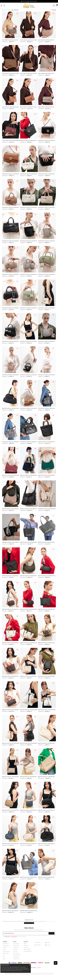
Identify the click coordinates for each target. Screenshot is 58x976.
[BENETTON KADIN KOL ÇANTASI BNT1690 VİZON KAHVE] (11, 493)
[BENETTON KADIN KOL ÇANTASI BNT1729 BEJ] (29, 761)
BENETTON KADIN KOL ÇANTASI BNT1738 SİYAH (11, 877)
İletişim (25, 943)
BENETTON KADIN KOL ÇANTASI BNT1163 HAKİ (47, 542)
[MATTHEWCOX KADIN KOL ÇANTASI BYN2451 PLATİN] (11, 426)
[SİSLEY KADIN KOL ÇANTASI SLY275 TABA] (11, 58)
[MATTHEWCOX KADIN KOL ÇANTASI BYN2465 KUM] (11, 259)
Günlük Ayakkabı (6, 945)
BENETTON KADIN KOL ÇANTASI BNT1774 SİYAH (47, 575)
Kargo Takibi (26, 947)
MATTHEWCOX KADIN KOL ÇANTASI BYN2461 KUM (29, 341)
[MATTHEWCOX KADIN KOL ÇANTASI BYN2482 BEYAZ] (29, 158)
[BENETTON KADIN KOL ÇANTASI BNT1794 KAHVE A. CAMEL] (47, 627)
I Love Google (38, 967)
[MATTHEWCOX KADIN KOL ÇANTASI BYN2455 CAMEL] (29, 393)
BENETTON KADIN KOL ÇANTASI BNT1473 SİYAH (47, 441)
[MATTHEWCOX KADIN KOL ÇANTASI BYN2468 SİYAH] (11, 225)
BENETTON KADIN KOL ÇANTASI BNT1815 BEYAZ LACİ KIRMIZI (29, 709)
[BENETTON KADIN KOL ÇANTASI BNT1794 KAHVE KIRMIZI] (11, 661)
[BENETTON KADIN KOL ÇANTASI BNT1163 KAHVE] (29, 862)
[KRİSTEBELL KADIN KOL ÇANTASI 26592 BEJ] (47, 493)
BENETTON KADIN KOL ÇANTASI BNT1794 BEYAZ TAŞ (11, 642)
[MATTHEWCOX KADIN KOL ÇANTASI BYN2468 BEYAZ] (29, 192)
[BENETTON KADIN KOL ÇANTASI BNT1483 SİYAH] (29, 460)
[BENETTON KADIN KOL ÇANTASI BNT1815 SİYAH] (29, 728)
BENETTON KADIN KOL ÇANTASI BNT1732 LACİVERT (11, 843)
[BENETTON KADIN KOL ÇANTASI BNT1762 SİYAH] (29, 125)
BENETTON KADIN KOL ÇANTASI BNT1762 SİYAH (29, 140)
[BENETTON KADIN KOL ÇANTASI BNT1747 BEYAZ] (47, 862)
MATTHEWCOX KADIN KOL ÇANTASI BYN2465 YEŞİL (47, 274)
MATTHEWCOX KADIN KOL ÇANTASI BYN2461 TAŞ (47, 341)
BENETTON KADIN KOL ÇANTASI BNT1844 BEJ (47, 743)
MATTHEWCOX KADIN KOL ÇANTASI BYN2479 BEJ (11, 207)
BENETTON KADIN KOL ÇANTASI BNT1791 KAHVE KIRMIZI (11, 609)
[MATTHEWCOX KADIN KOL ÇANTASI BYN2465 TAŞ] (29, 259)
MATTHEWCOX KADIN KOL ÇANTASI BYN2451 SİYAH (47, 408)
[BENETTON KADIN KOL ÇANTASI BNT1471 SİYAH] (29, 493)
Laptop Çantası (16, 958)
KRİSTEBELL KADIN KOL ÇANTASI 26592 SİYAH (11, 542)
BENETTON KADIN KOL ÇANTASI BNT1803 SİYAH (47, 676)
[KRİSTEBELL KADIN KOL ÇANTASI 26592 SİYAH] (11, 527)
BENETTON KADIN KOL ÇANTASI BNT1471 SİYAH (29, 508)
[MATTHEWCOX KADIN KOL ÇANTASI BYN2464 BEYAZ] (47, 292)
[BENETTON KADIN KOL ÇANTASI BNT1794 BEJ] (29, 661)
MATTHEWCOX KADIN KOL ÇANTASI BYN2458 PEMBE (47, 374)
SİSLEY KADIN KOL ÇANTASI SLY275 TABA (10, 73)
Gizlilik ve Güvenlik (27, 949)
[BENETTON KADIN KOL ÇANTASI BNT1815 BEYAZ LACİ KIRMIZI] (29, 694)
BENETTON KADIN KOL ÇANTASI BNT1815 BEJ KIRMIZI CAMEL (11, 743)
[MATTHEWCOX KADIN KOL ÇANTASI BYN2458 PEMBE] (47, 359)
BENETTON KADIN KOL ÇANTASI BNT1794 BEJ (29, 676)
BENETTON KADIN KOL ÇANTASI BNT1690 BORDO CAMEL (11, 475)
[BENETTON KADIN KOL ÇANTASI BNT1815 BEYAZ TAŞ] (47, 694)
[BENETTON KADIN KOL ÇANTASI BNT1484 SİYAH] (11, 393)
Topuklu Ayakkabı (6, 951)
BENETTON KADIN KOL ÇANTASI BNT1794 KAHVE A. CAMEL (47, 642)
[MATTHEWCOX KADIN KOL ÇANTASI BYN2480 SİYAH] (47, 158)
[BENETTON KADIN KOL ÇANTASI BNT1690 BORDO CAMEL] (11, 460)
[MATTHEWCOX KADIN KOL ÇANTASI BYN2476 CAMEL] (11, 158)
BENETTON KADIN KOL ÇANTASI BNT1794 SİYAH (47, 609)
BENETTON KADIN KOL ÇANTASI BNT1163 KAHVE (29, 877)
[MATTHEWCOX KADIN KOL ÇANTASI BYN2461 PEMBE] (11, 359)
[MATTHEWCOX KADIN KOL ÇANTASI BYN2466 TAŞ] (47, 225)
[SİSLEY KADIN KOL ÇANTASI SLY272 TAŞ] (47, 58)
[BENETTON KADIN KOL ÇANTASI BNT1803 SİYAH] (47, 661)
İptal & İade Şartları (27, 951)
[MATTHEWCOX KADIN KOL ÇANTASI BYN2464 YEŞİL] (29, 292)
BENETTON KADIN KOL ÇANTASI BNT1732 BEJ (29, 843)
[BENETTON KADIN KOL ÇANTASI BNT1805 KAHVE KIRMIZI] (11, 694)
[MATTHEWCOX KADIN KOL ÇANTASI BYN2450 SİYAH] (29, 426)
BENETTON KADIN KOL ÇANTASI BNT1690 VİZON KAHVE (11, 508)
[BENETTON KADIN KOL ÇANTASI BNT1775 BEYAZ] (11, 895)
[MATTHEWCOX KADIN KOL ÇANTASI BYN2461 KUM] (29, 326)
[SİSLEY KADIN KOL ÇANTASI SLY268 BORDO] (11, 125)
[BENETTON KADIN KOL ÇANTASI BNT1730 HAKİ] (11, 795)
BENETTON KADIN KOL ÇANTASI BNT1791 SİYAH (29, 609)
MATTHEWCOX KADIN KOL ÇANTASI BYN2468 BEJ (47, 207)
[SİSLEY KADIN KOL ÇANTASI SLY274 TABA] (29, 58)
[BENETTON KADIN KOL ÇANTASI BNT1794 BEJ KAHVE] (29, 627)
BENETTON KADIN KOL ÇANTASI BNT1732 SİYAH (47, 843)
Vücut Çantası (16, 953)
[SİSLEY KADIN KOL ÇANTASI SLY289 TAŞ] (47, 25)
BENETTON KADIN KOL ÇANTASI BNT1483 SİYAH (29, 475)
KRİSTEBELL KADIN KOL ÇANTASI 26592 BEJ (47, 508)
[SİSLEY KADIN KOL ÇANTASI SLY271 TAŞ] (47, 92)
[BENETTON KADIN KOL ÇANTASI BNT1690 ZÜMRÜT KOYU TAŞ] (47, 460)
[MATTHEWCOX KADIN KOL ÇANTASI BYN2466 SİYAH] (29, 225)
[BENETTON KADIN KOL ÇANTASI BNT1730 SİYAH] (47, 795)
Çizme (4, 958)
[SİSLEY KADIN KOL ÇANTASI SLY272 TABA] (11, 92)
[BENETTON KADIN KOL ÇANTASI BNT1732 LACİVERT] (11, 828)
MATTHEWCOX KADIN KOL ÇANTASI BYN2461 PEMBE (11, 374)
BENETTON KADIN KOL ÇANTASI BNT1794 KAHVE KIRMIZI (11, 676)
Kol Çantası (15, 949)
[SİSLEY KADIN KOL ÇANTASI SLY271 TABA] (29, 92)
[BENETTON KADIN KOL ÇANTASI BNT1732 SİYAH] (47, 828)
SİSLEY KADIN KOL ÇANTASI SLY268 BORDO (11, 140)
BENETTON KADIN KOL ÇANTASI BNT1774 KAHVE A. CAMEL (29, 575)
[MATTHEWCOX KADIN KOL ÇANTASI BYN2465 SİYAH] (11, 292)
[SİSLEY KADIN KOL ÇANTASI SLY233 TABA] (29, 25)
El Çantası (15, 951)
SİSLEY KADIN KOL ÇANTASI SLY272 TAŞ (46, 73)
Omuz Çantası (16, 943)
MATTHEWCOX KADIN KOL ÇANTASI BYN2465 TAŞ (29, 274)
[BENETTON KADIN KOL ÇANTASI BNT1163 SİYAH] (29, 527)
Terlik (4, 955)
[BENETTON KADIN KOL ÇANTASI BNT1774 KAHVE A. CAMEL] (29, 560)
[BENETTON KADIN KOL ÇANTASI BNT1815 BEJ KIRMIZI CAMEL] (11, 728)
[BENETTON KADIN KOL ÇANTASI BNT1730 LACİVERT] (29, 795)
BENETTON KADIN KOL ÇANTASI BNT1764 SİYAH (11, 575)
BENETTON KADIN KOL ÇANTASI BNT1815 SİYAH (29, 743)
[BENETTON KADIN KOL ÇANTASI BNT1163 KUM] (47, 761)
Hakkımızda (26, 945)
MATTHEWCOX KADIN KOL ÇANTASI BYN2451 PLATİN (11, 441)
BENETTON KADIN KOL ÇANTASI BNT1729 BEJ (29, 776)
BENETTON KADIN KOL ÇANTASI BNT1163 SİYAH (29, 542)
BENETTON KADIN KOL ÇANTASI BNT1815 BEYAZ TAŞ (47, 709)
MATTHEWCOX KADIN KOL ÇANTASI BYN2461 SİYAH (29, 374)
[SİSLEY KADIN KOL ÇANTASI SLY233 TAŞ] (11, 25)
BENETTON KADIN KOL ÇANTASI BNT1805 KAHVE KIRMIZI (11, 709)
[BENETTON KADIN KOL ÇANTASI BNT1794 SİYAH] (47, 594)
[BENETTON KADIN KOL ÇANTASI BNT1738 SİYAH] (11, 862)
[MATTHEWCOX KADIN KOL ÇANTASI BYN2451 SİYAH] (47, 393)
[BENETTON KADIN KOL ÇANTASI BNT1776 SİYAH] (29, 895)
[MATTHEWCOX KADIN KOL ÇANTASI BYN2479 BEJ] (11, 192)
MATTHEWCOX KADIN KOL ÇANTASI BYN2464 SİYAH (11, 341)
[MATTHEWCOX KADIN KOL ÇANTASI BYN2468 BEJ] (47, 192)
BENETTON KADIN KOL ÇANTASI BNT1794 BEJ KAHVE (29, 642)
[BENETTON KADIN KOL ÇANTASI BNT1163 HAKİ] (47, 527)
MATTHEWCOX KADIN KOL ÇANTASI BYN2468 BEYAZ (29, 207)
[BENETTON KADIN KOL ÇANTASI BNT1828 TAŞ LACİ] (11, 761)
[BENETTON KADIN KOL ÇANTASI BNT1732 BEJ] (29, 828)
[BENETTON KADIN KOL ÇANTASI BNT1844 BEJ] (47, 728)
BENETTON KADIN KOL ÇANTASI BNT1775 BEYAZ (11, 910)
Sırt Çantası (15, 947)
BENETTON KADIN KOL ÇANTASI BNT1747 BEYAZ (47, 877)
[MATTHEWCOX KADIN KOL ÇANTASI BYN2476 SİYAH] (47, 125)
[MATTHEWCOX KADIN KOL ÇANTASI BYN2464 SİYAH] (11, 326)
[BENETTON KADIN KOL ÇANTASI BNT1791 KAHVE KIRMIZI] (11, 594)
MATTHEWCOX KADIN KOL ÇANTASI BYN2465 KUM (11, 274)
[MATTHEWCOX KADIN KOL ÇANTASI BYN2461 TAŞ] (47, 326)
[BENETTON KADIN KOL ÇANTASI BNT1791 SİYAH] (29, 594)
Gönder (51, 933)
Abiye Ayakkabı (6, 953)
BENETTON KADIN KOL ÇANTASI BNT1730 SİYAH (47, 810)
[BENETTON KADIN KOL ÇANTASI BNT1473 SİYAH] (47, 426)
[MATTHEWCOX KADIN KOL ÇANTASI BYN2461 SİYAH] (29, 359)
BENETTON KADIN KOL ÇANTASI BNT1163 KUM (47, 776)
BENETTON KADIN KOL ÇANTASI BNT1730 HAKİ (11, 810)
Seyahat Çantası (16, 955)
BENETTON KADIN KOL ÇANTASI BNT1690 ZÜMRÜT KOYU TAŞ (47, 475)
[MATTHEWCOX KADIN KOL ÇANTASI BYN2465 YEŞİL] (47, 259)
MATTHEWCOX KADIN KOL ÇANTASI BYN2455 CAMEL (29, 408)
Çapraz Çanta (16, 945)
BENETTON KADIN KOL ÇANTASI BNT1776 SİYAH (29, 910)
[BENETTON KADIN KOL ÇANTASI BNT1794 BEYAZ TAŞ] (11, 627)
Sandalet (5, 947)
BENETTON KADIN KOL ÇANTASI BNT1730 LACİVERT (29, 810)
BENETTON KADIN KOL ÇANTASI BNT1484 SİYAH (11, 408)
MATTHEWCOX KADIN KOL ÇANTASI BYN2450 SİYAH (29, 441)
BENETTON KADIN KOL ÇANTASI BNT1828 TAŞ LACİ (11, 776)
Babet (4, 949)
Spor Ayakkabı (6, 943)
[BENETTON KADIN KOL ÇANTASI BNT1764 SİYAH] (11, 560)
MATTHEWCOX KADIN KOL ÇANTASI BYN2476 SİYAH (47, 140)
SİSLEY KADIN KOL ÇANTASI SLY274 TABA (28, 73)
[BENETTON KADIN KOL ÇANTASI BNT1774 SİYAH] (47, 560)
